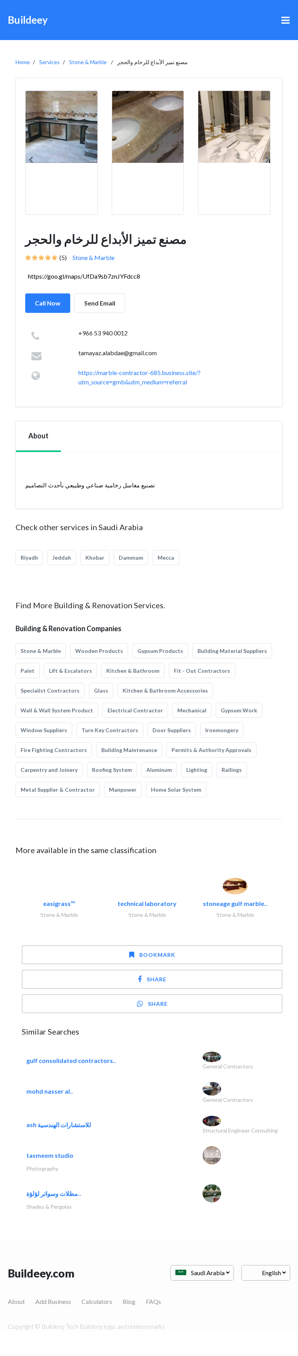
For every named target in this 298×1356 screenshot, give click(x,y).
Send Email (99, 303)
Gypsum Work (239, 710)
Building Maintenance (129, 750)
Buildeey (28, 20)
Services (49, 62)
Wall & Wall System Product (57, 710)
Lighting (196, 769)
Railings (232, 769)
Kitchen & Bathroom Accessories (165, 690)
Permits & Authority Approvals (211, 750)
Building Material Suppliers (232, 650)
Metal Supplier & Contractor (58, 789)
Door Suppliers (171, 730)
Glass (101, 690)
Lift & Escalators (70, 670)
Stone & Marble (88, 62)
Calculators (96, 1301)
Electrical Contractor (135, 710)
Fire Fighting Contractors (54, 750)
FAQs (153, 1301)
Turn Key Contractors (109, 730)
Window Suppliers (44, 730)
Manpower (123, 789)
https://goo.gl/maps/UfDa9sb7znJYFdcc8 (84, 276)
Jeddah (61, 557)
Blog (129, 1301)
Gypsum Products (160, 650)
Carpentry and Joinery (49, 769)
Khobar (94, 557)
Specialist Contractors (50, 690)
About (16, 1301)
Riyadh (29, 557)
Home (23, 62)
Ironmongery (221, 730)
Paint (28, 670)
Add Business (53, 1301)
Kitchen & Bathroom (132, 670)
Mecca (166, 557)
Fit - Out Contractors (202, 670)
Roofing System (112, 769)
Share (156, 979)
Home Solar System (176, 789)
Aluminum (159, 769)
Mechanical (191, 710)
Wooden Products (99, 650)
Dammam (131, 557)
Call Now (48, 303)
